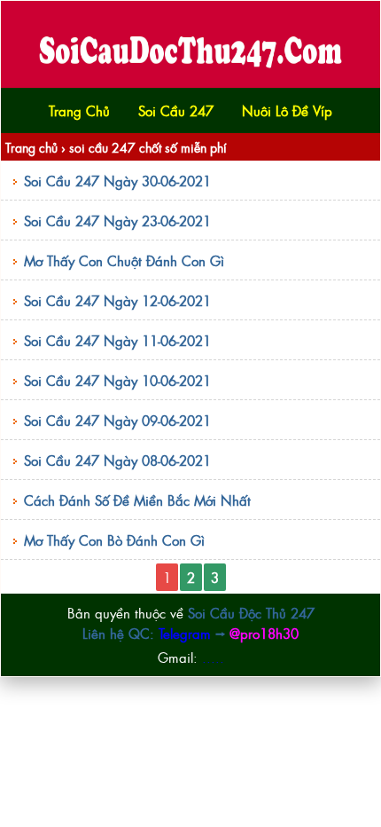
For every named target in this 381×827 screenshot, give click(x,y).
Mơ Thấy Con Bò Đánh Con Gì (114, 540)
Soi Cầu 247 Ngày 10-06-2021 (117, 380)
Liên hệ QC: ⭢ (190, 633)
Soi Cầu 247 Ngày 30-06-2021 (117, 180)
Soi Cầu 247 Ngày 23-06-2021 (117, 220)
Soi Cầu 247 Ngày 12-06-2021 (117, 300)
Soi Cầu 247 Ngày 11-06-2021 (117, 340)
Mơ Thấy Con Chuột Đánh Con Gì (124, 260)
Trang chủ (31, 147)
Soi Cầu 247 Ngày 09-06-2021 (117, 420)
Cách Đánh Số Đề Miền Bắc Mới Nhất (137, 500)
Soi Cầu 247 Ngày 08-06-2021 (117, 460)
